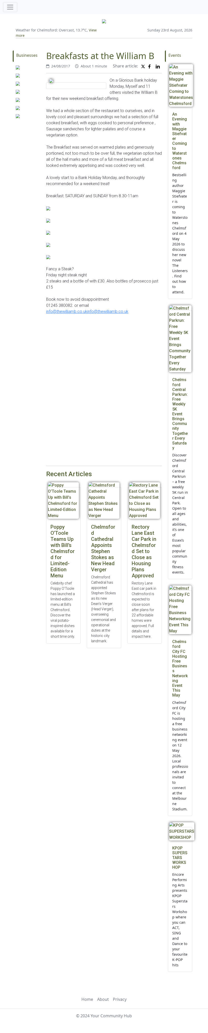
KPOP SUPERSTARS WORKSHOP (179, 858)
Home (87, 999)
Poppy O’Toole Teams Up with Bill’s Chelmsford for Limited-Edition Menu (62, 551)
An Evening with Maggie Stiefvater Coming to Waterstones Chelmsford (179, 141)
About (103, 999)
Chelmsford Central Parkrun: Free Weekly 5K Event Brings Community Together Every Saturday (180, 413)
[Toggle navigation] (10, 7)
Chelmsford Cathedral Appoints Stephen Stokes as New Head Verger (103, 548)
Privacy (120, 999)
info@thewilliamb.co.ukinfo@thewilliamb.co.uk (87, 311)
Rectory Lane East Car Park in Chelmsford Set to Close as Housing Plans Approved (144, 551)
